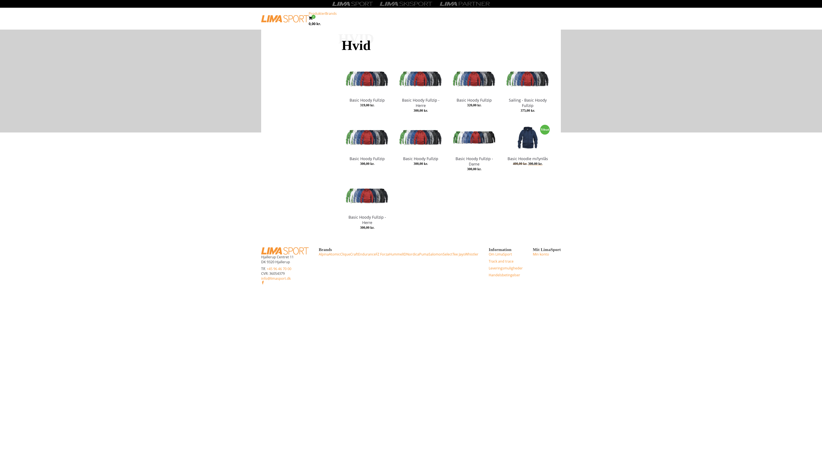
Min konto (541, 254)
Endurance (367, 254)
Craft (354, 254)
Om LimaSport (500, 254)
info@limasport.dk (276, 278)
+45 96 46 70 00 (279, 268)
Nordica (412, 254)
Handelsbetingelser (504, 275)
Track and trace (501, 261)
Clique (345, 254)
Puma (424, 254)
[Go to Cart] (312, 18)
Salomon (436, 254)
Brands (331, 13)
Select (448, 254)
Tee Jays (459, 254)
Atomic (334, 254)
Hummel (396, 254)
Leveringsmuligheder (506, 268)
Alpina (324, 254)
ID (404, 254)
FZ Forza (382, 254)
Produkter (317, 13)
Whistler (471, 254)
